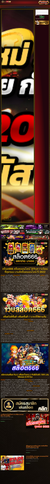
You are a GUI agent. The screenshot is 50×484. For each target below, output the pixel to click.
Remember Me (39, 15)
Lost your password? (39, 18)
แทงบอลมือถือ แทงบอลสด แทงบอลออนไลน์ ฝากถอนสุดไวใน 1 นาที (37, 457)
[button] (25, 6)
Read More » (3, 421)
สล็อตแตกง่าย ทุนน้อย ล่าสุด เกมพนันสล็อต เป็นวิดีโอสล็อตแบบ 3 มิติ (37, 446)
